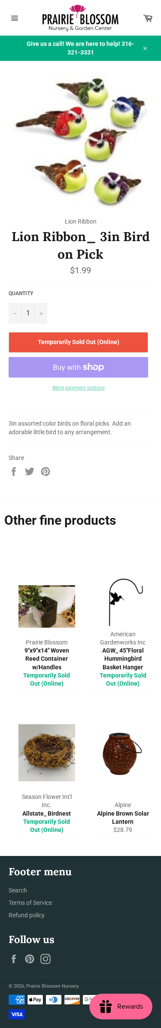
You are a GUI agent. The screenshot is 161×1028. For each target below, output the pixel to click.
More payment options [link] (78, 388)
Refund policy (27, 915)
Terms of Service (30, 902)
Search (18, 890)
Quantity (21, 293)
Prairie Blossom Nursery (52, 986)
